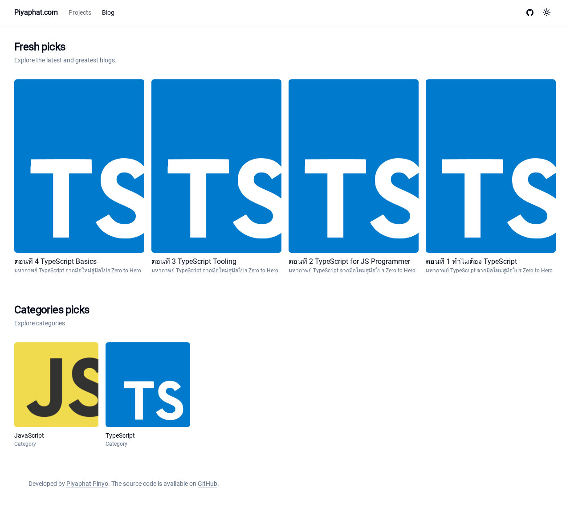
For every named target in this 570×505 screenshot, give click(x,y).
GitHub (207, 483)
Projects (80, 12)
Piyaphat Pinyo (87, 483)
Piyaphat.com (36, 12)
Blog (108, 12)
